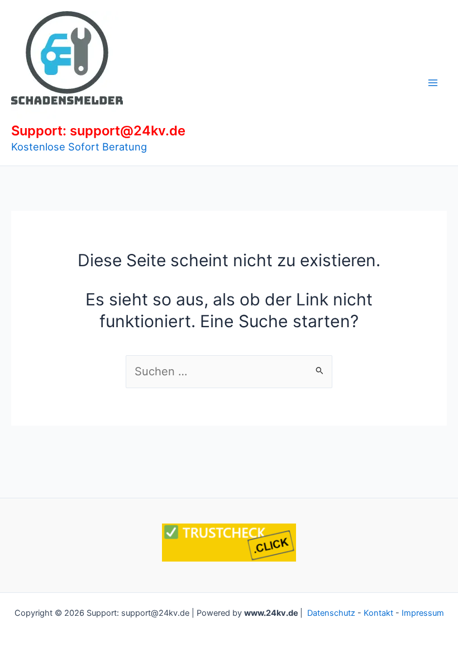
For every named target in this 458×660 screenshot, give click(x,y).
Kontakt (378, 613)
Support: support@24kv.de (98, 130)
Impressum (423, 613)
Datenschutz (331, 613)
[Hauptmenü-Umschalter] (433, 83)
